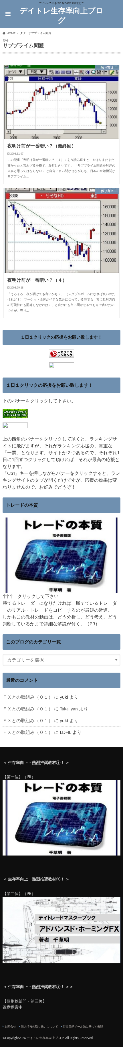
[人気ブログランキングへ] (61, 354)
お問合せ (10, 1026)
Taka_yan (69, 709)
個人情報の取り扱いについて (39, 1026)
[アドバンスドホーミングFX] (62, 960)
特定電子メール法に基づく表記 (83, 1026)
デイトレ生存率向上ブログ (61, 16)
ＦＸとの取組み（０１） (28, 697)
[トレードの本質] (62, 589)
